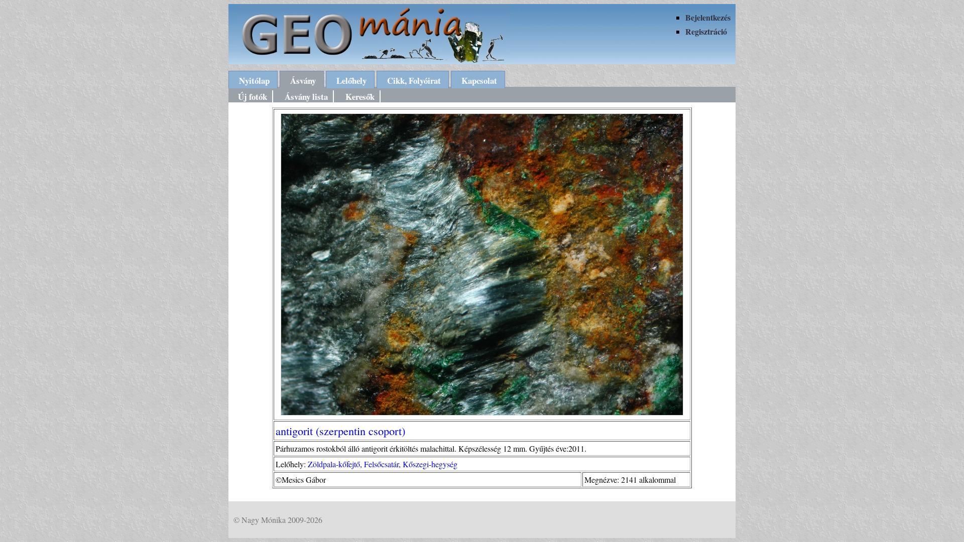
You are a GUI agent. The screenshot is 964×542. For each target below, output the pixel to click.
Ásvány (303, 80)
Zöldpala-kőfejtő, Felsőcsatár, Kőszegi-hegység (382, 464)
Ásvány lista (306, 96)
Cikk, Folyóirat (414, 80)
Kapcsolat (479, 80)
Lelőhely (351, 80)
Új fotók (252, 96)
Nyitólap (254, 80)
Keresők (360, 96)
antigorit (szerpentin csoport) (340, 430)
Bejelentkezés (708, 17)
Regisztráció (706, 31)
